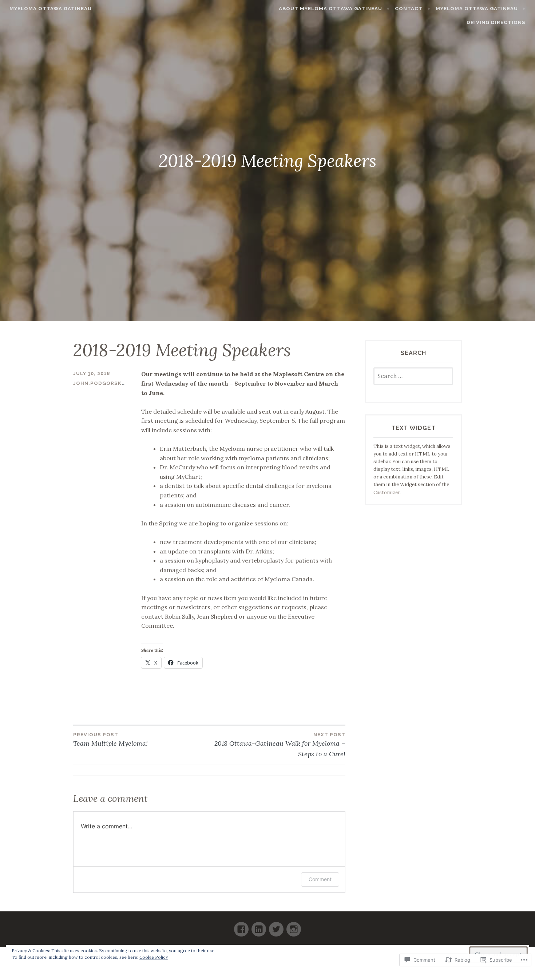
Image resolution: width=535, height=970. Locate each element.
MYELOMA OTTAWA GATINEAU (477, 8)
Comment (320, 879)
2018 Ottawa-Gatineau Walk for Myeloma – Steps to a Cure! (279, 745)
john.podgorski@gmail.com (116, 383)
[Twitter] (276, 926)
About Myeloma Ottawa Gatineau (330, 8)
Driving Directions (496, 22)
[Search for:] (413, 376)
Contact (409, 8)
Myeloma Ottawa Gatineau (50, 8)
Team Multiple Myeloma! (110, 740)
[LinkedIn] (258, 926)
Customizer (386, 492)
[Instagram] (293, 926)
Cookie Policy (153, 957)
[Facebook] (241, 926)
